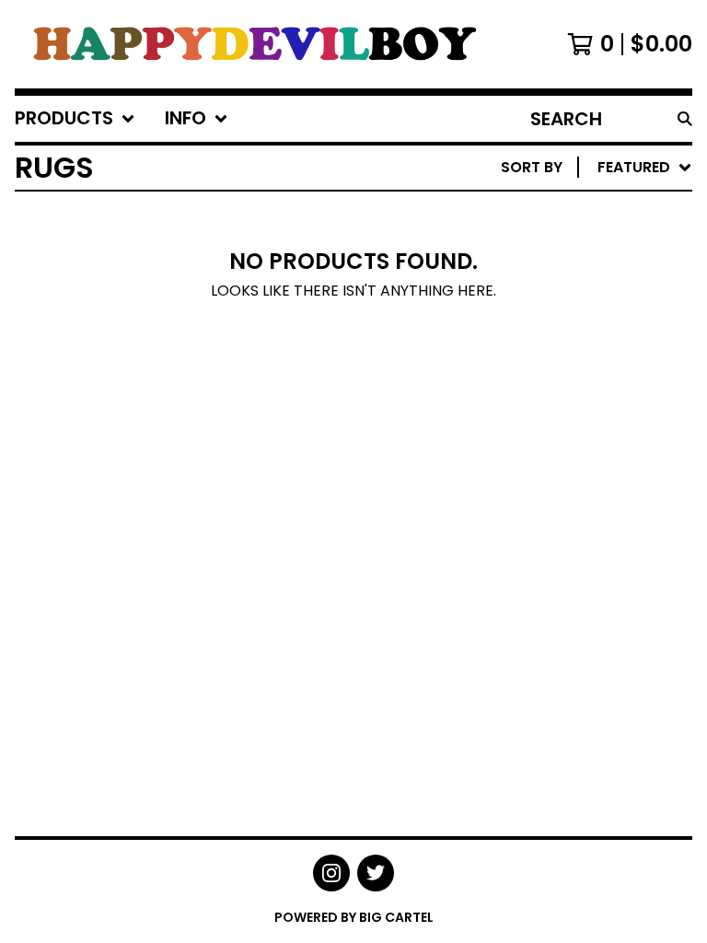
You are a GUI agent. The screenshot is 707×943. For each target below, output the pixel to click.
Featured (520, 215)
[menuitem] (75, 119)
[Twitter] (375, 873)
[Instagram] (331, 873)
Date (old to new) (558, 391)
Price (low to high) (563, 421)
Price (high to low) (563, 450)
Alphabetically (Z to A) (579, 332)
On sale (514, 244)
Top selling (529, 274)
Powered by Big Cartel (354, 917)
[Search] (685, 119)
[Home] (252, 44)
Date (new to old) (558, 362)
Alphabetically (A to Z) (579, 303)
